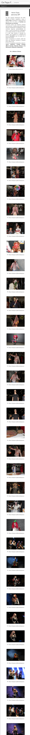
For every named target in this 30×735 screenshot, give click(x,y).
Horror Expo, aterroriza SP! (15, 14)
